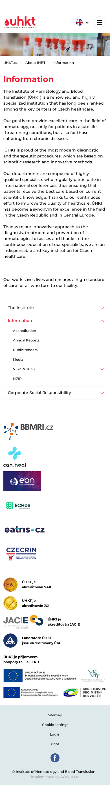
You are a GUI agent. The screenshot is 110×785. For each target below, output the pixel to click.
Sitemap (55, 715)
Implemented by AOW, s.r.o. (55, 777)
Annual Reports (26, 340)
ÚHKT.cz (10, 62)
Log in (55, 734)
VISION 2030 (24, 369)
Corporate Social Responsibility (39, 392)
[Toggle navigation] (99, 22)
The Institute (21, 307)
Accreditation (24, 330)
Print (55, 744)
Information (63, 62)
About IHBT (35, 62)
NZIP (17, 379)
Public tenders (25, 350)
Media (18, 359)
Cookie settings (55, 725)
